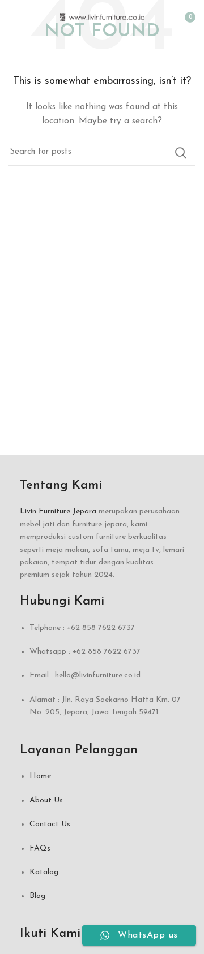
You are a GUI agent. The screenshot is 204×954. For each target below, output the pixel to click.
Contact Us (49, 824)
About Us (46, 800)
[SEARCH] (180, 153)
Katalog (43, 872)
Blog (37, 896)
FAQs (39, 848)
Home (40, 776)
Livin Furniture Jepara (58, 511)
